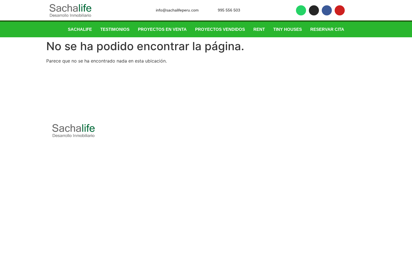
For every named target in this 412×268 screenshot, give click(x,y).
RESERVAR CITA (327, 29)
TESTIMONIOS (114, 29)
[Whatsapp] (301, 10)
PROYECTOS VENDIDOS (220, 29)
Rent (259, 29)
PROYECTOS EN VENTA (162, 29)
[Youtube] (340, 10)
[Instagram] (314, 10)
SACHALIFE (80, 29)
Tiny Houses (287, 29)
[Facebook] (327, 10)
